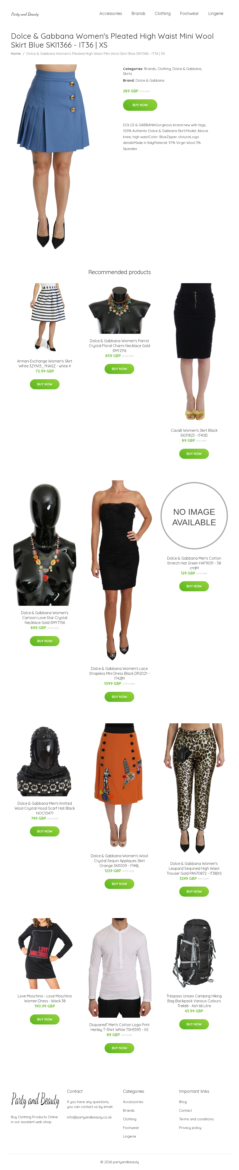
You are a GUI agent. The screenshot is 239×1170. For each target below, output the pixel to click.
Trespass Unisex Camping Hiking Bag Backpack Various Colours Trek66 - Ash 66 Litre (194, 1001)
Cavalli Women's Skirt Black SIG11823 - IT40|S (194, 433)
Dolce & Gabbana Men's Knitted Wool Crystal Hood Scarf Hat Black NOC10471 (44, 808)
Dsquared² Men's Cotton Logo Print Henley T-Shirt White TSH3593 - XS (119, 1027)
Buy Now (140, 105)
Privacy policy (190, 1127)
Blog (183, 1102)
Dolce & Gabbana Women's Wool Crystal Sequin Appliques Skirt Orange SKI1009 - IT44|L (119, 860)
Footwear (189, 13)
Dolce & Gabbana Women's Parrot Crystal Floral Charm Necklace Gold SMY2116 (119, 345)
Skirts (127, 73)
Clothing (163, 13)
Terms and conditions (196, 1119)
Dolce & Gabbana (186, 68)
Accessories (110, 13)
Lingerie (215, 13)
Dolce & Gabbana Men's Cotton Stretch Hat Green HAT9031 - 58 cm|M (194, 563)
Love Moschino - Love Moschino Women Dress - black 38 (45, 998)
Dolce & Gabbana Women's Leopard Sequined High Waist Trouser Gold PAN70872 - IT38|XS (194, 868)
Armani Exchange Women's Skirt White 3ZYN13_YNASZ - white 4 (44, 363)
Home (16, 53)
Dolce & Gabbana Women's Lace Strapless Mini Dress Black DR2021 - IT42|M (119, 673)
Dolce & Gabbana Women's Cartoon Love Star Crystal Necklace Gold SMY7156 (44, 617)
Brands (138, 13)
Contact (185, 1110)
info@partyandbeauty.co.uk (89, 1117)
